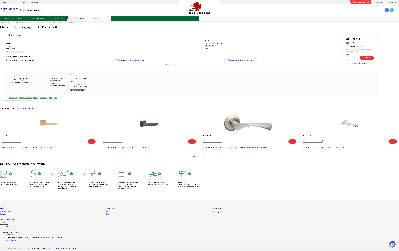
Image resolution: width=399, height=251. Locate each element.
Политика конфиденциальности (66, 248)
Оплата (2, 217)
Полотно (353, 43)
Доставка (3, 214)
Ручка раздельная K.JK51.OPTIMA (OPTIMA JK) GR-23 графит (125, 147)
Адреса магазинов (9, 240)
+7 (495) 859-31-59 (9, 9)
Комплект (357, 46)
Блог (107, 214)
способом (128, 188)
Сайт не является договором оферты (39, 248)
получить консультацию (360, 63)
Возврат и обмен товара (7, 219)
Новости (108, 217)
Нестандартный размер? (15, 52)
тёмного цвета (13, 97)
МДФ (55, 97)
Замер (2, 208)
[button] (166, 64)
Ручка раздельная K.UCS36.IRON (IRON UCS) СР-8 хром (323, 147)
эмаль (50, 97)
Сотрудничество (217, 208)
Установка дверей (5, 211)
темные (35, 97)
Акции (108, 211)
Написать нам (8, 234)
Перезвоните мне (9, 229)
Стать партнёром (218, 212)
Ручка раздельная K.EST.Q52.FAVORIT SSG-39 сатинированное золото (27, 147)
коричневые (43, 97)
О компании (110, 208)
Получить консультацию (31, 10)
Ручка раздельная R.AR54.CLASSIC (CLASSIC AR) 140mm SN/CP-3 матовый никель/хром (235, 147)
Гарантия (3, 222)
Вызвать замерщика (361, 2)
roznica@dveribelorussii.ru (12, 232)
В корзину (368, 57)
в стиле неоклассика (25, 97)
